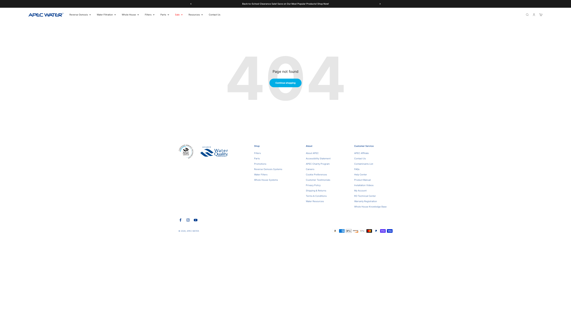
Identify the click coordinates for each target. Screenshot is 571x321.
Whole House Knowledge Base (370, 206)
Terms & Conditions (316, 196)
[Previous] (190, 4)
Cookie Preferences (316, 174)
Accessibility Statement (318, 158)
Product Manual (362, 179)
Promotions (260, 163)
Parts (163, 14)
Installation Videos (364, 185)
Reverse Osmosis (78, 14)
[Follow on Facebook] (180, 220)
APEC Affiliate (361, 153)
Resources (194, 14)
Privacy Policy (313, 185)
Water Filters (261, 174)
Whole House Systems (266, 179)
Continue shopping (285, 82)
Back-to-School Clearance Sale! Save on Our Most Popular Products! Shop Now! (285, 3)
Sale (177, 14)
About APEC (312, 153)
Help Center (360, 174)
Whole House (129, 14)
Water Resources (315, 201)
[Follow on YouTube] (196, 220)
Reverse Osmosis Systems (268, 169)
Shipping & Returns (316, 190)
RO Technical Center (365, 196)
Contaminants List (363, 163)
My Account (360, 190)
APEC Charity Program (318, 163)
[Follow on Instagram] (188, 220)
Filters (148, 14)
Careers (310, 169)
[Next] (380, 4)
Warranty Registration (365, 201)
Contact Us (214, 14)
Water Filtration (105, 14)
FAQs (357, 169)
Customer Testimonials (318, 179)
